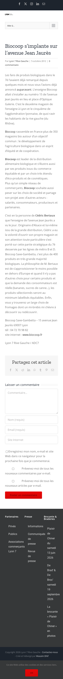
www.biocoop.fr (32, 335)
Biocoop (10, 131)
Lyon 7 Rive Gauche (18, 61)
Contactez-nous (50, 652)
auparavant (24, 89)
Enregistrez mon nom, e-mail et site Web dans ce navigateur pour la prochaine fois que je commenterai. (29, 456)
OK (31, 672)
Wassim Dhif (42, 656)
